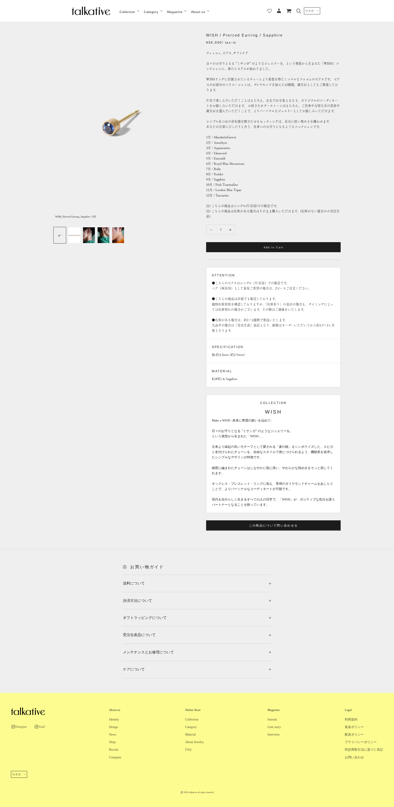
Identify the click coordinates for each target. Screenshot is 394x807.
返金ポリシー (354, 727)
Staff (42, 726)
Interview (273, 734)
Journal (272, 719)
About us (198, 12)
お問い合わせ (354, 757)
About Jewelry (194, 742)
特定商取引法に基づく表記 (364, 749)
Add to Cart (273, 247)
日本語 (309, 10)
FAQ (188, 749)
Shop (112, 742)
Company (115, 757)
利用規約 (351, 719)
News (112, 734)
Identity (114, 719)
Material (190, 734)
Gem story (274, 727)
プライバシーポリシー (361, 742)
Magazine (175, 12)
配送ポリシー (354, 734)
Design (113, 727)
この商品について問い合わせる (273, 525)
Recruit (113, 749)
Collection (127, 12)
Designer (21, 726)
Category (151, 12)
